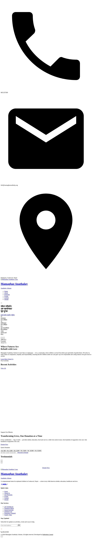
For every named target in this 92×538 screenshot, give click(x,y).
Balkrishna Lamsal (47, 534)
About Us (7, 493)
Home (6, 291)
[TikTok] (7, 484)
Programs (7, 294)
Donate (6, 299)
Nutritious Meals (9, 508)
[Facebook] (2, 484)
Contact (6, 298)
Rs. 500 (3, 450)
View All (3, 368)
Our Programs (8, 495)
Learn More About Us (7, 359)
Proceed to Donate (23, 452)
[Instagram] (5, 484)
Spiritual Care (8, 511)
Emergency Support (10, 513)
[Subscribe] (19, 525)
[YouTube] (3, 484)
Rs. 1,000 (9, 450)
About (6, 293)
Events (6, 296)
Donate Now (4, 444)
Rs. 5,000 (23, 450)
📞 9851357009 (5, 532)
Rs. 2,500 (16, 450)
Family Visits (8, 515)
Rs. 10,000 (30, 450)
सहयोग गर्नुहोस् (11, 315)
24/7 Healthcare (8, 507)
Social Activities (8, 510)
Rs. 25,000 (38, 450)
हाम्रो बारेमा (4, 315)
